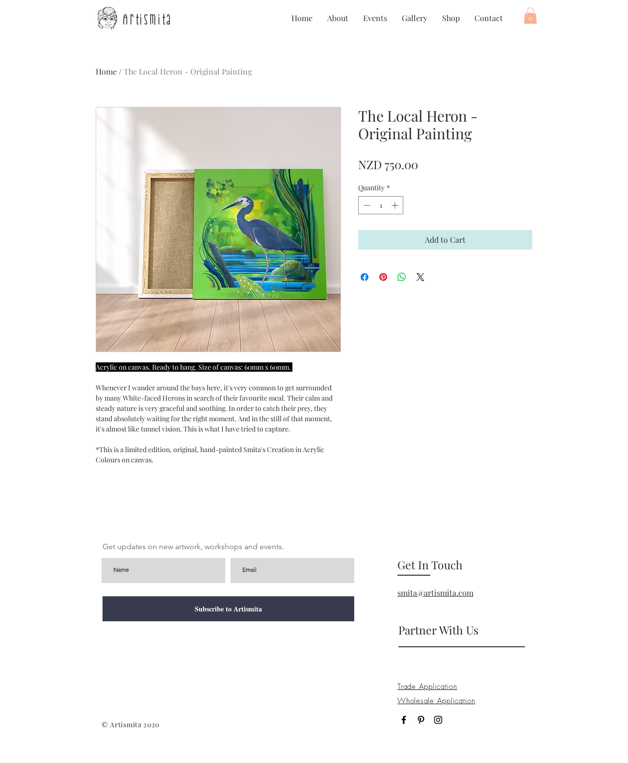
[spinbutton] (381, 205)
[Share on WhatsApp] (402, 277)
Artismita (147, 19)
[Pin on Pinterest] (383, 277)
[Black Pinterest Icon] (421, 719)
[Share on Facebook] (364, 277)
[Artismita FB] (403, 719)
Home (106, 71)
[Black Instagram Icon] (438, 719)
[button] (530, 15)
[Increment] (396, 205)
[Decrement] (366, 205)
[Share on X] (420, 277)
